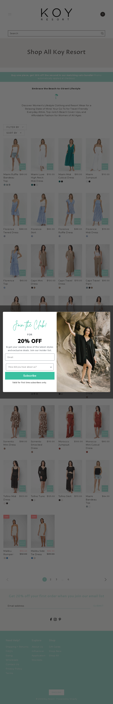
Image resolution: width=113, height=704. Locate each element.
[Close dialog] (106, 315)
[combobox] (28, 367)
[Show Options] (50, 367)
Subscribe (29, 376)
